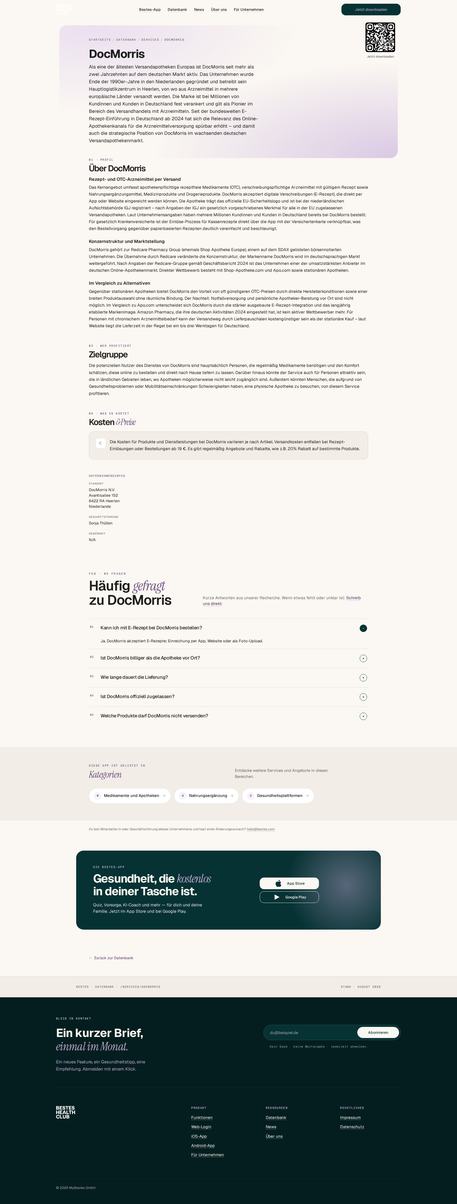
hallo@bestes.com (261, 829)
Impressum (350, 1117)
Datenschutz (352, 1126)
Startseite (100, 39)
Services (150, 39)
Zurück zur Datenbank (114, 958)
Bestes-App (150, 9)
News (199, 9)
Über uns (219, 9)
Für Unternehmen (249, 9)
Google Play (295, 897)
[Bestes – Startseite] (64, 9)
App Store (296, 883)
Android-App (203, 1145)
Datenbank (177, 9)
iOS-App (199, 1136)
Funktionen (202, 1117)
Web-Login (201, 1126)
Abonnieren (378, 1032)
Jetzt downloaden (371, 9)
